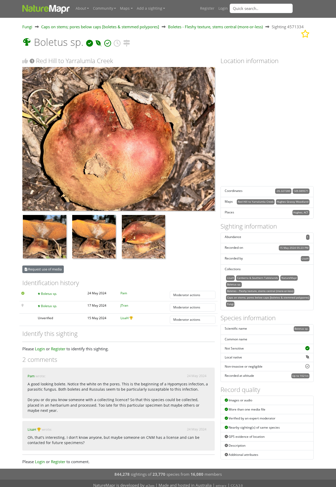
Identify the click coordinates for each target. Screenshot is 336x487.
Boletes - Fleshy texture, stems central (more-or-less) (215, 26)
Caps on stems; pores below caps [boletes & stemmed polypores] (100, 26)
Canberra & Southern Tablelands (257, 278)
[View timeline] (117, 42)
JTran (124, 305)
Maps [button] (125, 8)
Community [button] (103, 8)
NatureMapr (289, 278)
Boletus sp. (49, 293)
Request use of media (44, 269)
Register (207, 8)
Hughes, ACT (300, 212)
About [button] (81, 8)
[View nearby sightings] (126, 42)
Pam (123, 293)
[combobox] (272, 8)
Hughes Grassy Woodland (292, 201)
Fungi (27, 26)
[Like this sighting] (25, 61)
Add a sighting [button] (149, 8)
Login (223, 8)
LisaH (124, 318)
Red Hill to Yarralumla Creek (256, 201)
